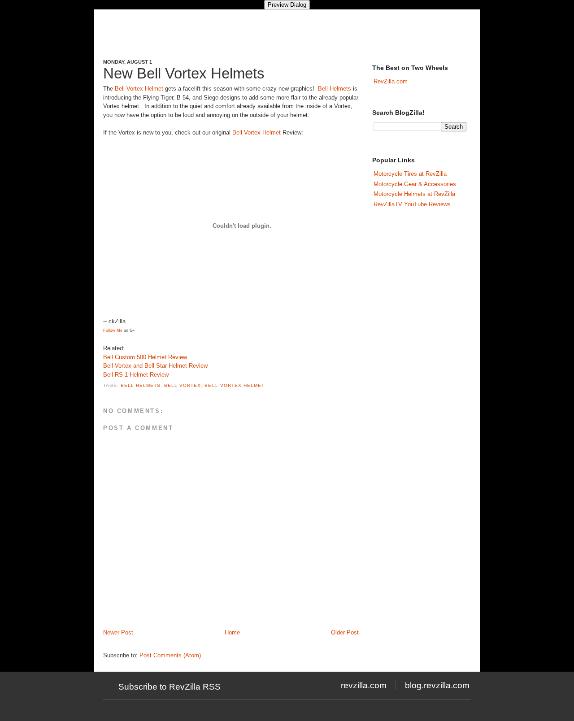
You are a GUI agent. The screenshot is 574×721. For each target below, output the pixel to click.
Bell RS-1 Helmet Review (136, 374)
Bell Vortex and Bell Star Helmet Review (155, 365)
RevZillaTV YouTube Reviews (412, 204)
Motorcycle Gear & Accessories (415, 184)
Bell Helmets (334, 88)
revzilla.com (364, 685)
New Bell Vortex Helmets (184, 73)
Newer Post (118, 632)
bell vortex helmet (234, 385)
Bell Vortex (182, 385)
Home (232, 632)
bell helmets (141, 385)
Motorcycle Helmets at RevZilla (414, 194)
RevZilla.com (391, 81)
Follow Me (112, 330)
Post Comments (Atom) (170, 655)
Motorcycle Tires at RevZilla (410, 173)
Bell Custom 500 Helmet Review (145, 357)
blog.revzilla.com (437, 685)
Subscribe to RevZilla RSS (169, 686)
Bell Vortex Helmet (139, 88)
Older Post (345, 632)
